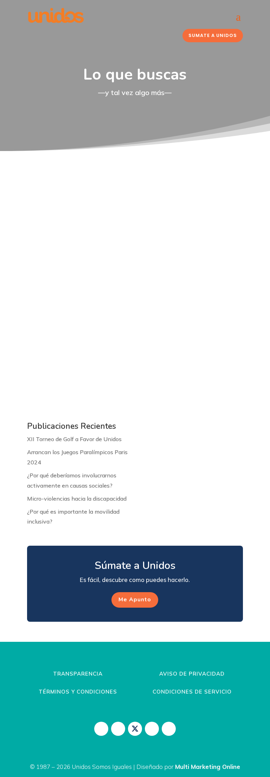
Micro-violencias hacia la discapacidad (77, 498)
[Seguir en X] (135, 729)
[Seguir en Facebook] (118, 729)
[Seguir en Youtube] (152, 729)
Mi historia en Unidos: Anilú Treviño (97, 329)
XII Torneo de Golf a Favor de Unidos (74, 439)
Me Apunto (134, 599)
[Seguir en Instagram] (101, 729)
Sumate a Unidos (212, 35)
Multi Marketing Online (207, 766)
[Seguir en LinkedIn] (169, 729)
